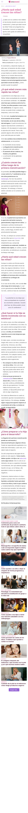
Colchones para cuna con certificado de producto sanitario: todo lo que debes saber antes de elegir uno (13, 525)
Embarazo (4, 681)
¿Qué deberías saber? (10, 6)
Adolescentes (5, 613)
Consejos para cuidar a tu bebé (9, 521)
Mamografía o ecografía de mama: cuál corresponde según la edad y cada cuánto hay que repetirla (13, 548)
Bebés (2, 6)
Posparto (3, 659)
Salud (2, 544)
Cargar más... (14, 690)
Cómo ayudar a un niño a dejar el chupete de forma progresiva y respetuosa (13, 571)
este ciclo (23, 458)
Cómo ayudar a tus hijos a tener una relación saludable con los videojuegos (12, 616)
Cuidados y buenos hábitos (8, 636)
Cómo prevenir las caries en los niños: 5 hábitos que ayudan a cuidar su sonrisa (12, 639)
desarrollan (17, 238)
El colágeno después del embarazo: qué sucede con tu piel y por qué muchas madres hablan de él (13, 662)
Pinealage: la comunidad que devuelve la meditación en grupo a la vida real (13, 593)
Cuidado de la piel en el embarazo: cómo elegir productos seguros (13, 684)
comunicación (7, 378)
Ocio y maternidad (6, 590)
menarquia (4, 179)
